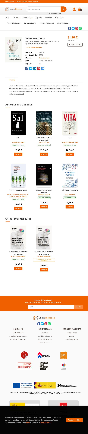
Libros (15, 17)
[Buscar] (64, 9)
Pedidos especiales (33, 2)
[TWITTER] (73, 28)
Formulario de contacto (18, 339)
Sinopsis (12, 80)
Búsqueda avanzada (55, 13)
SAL (18, 138)
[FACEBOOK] (69, 28)
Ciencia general (44, 58)
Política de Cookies (45, 343)
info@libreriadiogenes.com (18, 336)
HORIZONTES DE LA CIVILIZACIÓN (44, 139)
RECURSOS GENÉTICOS (18, 190)
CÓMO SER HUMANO (70, 190)
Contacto (18, 2)
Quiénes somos (9, 2)
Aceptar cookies (74, 420)
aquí (28, 422)
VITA (70, 138)
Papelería (27, 17)
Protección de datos (45, 339)
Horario (24, 2)
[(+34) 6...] (80, 28)
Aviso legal (44, 333)
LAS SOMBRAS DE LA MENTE (44, 191)
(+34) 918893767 (18, 333)
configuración (46, 422)
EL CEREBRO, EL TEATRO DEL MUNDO (18, 253)
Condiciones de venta (45, 336)
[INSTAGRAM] (76, 28)
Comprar (18, 154)
